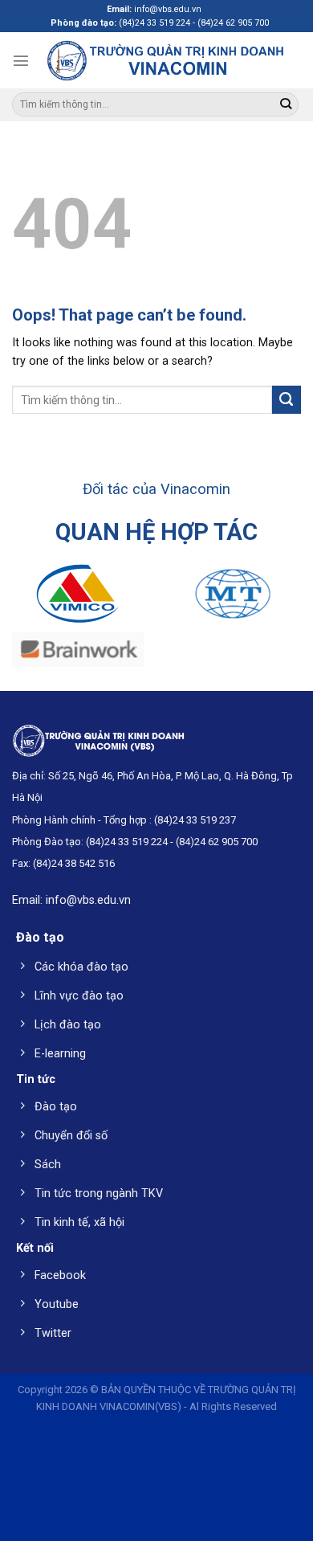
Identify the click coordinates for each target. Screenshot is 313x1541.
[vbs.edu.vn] (165, 59)
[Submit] (285, 104)
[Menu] (21, 60)
